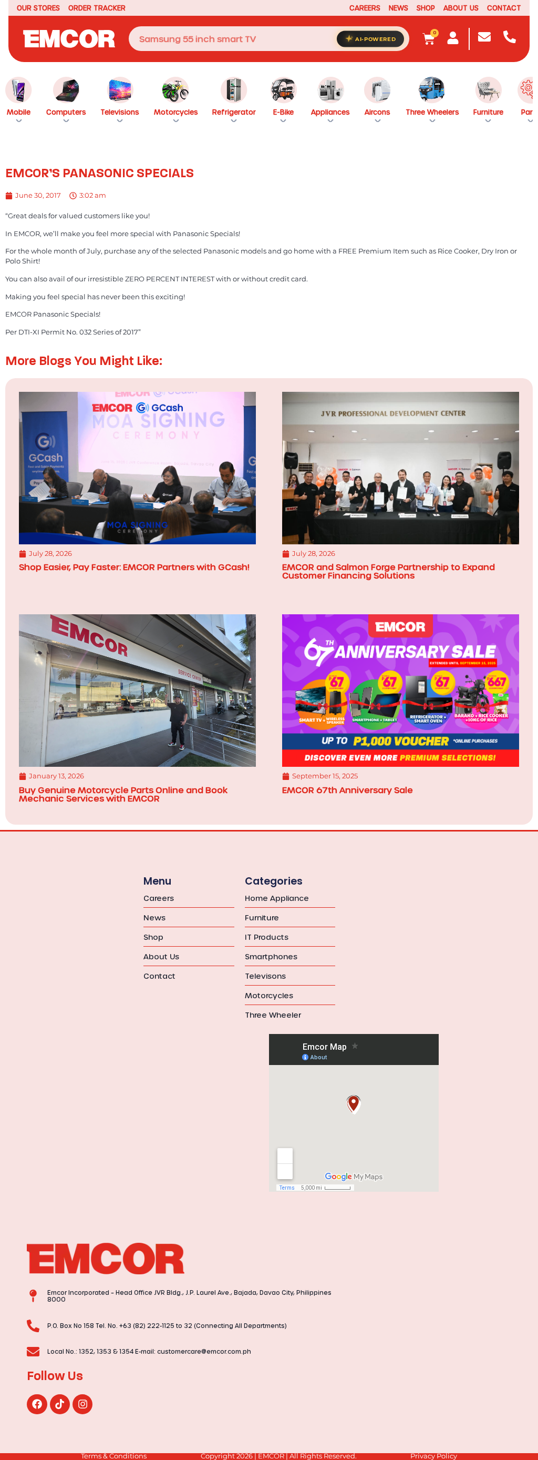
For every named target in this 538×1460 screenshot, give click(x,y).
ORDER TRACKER (97, 8)
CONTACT (504, 8)
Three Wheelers (432, 112)
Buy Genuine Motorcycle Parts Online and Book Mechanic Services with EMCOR (123, 794)
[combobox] (269, 38)
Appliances (330, 112)
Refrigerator (234, 112)
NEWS (398, 8)
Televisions (119, 112)
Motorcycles (176, 112)
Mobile (18, 112)
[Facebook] (37, 1404)
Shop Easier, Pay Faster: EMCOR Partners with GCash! (134, 567)
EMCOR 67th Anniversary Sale (347, 790)
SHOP (426, 8)
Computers (66, 112)
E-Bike (283, 112)
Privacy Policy (433, 1456)
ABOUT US (461, 8)
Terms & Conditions (114, 1456)
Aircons (377, 112)
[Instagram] (82, 1404)
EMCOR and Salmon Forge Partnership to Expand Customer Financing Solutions (388, 571)
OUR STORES (38, 8)
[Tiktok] (60, 1404)
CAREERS (364, 8)
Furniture (488, 112)
